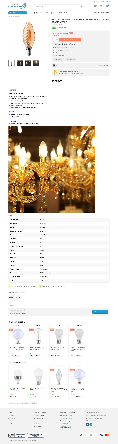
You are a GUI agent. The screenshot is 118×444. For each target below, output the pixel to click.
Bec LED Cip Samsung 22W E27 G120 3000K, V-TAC (17, 349)
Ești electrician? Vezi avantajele (63, 52)
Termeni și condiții (40, 421)
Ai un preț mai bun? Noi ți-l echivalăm (65, 47)
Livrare (102, 1)
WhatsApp (71, 59)
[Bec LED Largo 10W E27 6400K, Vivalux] (38, 376)
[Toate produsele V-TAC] (57, 80)
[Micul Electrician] (17, 6)
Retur (11, 423)
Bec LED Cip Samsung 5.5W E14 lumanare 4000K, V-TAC (59, 390)
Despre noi (96, 1)
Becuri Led (20, 16)
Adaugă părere (100, 312)
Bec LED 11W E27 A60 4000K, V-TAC (58, 348)
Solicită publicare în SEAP (62, 50)
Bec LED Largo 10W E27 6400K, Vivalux (37, 389)
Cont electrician (42, 13)
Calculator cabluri (102, 13)
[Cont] (102, 6)
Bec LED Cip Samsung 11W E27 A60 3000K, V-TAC (78, 349)
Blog (54, 13)
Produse (15, 13)
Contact (107, 1)
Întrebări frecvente (60, 55)
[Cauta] (81, 6)
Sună (59, 59)
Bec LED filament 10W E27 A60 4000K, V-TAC (37, 348)
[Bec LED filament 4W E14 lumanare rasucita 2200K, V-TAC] (28, 38)
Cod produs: (55, 24)
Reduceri (63, 13)
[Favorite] (96, 6)
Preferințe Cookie (39, 415)
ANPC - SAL (38, 426)
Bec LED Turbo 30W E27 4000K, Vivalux (17, 389)
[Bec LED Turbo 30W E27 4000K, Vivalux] (18, 376)
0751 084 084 (91, 421)
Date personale (39, 418)
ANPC (37, 423)
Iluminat (13, 16)
